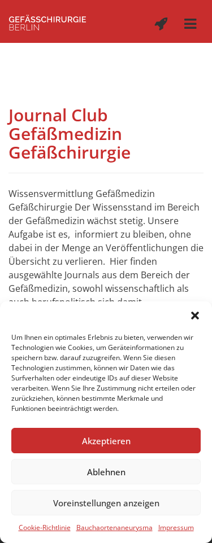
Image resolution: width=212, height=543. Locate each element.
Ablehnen (106, 472)
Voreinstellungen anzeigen (106, 503)
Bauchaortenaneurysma (114, 527)
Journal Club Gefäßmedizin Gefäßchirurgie (69, 133)
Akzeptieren (106, 440)
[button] (195, 315)
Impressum (176, 527)
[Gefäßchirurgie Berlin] (47, 21)
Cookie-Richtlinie (45, 527)
